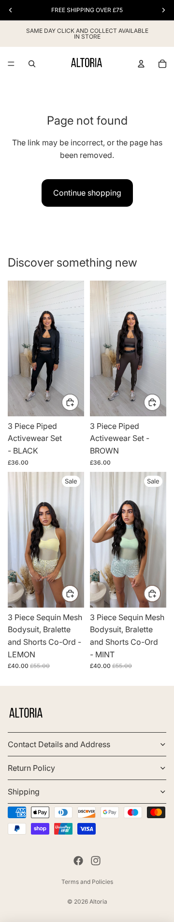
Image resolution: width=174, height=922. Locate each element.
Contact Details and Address (59, 744)
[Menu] (11, 64)
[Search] (32, 63)
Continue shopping (87, 193)
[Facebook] (78, 860)
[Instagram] (96, 860)
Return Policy (31, 768)
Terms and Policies (87, 881)
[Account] (141, 63)
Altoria (98, 901)
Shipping (24, 791)
